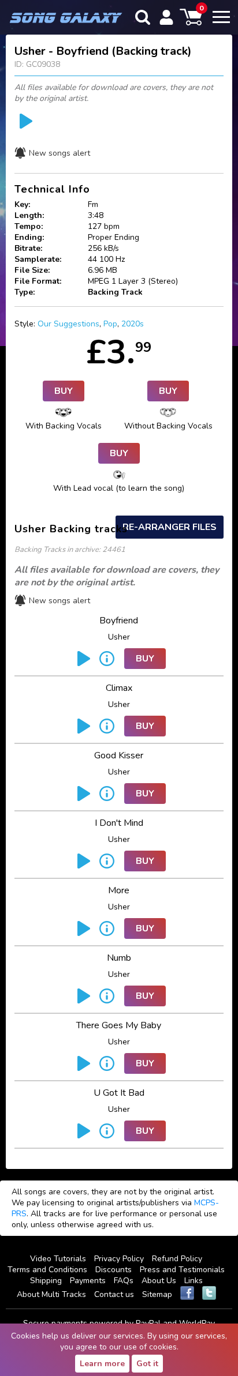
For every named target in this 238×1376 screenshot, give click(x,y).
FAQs (123, 1280)
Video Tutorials (58, 1258)
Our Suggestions (68, 323)
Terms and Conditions (47, 1269)
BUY (63, 391)
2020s (132, 323)
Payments (88, 1280)
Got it (147, 1363)
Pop (110, 323)
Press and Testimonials (182, 1269)
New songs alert (59, 153)
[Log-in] (166, 17)
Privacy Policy (119, 1258)
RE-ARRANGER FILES (169, 527)
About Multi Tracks (51, 1294)
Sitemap (157, 1294)
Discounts (113, 1269)
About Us (159, 1280)
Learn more (102, 1363)
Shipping (46, 1280)
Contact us (114, 1294)
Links (193, 1280)
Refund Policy (177, 1258)
